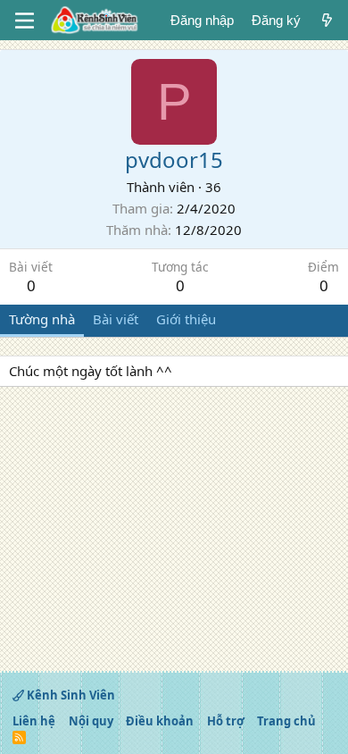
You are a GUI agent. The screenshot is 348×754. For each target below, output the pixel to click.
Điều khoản (160, 721)
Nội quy (91, 721)
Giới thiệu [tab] (186, 319)
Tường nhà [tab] (42, 319)
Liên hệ (33, 721)
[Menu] (25, 20)
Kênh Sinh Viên (69, 695)
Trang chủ (286, 721)
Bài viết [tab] (115, 319)
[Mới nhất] (327, 20)
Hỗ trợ (225, 721)
